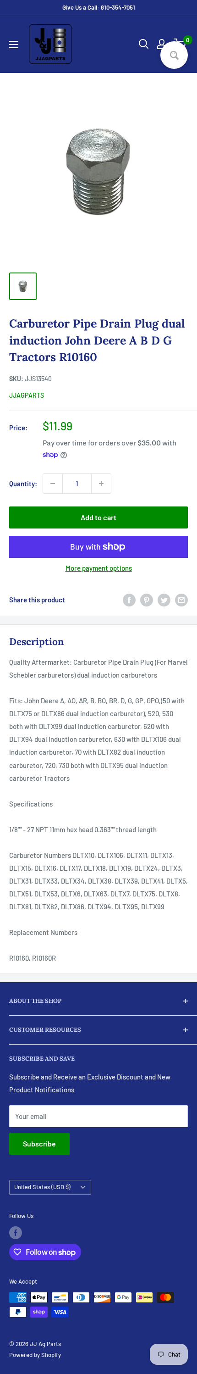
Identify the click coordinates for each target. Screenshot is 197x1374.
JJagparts (26, 395)
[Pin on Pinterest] (146, 599)
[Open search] (144, 44)
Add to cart (98, 517)
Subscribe (39, 1143)
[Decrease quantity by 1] (52, 483)
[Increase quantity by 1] (101, 483)
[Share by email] (181, 599)
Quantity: (23, 483)
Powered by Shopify (35, 1354)
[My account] (161, 44)
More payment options (99, 568)
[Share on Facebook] (129, 599)
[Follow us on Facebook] (15, 1232)
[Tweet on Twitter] (164, 599)
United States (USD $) (42, 1186)
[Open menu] (13, 44)
